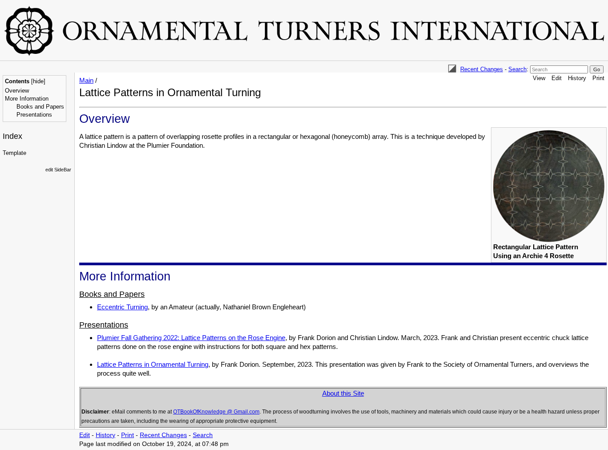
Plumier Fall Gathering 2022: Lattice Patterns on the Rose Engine (191, 337)
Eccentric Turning (122, 307)
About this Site (343, 393)
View (539, 78)
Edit (556, 78)
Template (14, 153)
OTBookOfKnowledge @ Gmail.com (216, 412)
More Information (27, 98)
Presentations (34, 115)
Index (12, 136)
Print (598, 78)
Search (517, 69)
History (577, 78)
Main (86, 80)
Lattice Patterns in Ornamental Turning (152, 364)
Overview (17, 90)
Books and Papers (40, 106)
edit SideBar (58, 169)
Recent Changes (481, 69)
